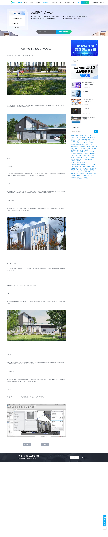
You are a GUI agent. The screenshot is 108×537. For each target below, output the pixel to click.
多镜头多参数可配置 (91, 173)
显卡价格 (82, 173)
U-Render (78, 171)
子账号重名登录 (86, 171)
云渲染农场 (74, 144)
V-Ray (72, 139)
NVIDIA (87, 179)
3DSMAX (80, 135)
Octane (93, 164)
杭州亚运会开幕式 (75, 161)
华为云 (85, 142)
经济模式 (87, 148)
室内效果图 (85, 168)
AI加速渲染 (74, 155)
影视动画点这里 (97, 2)
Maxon (72, 171)
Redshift (86, 153)
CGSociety (92, 153)
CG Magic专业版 (86, 139)
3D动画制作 (93, 168)
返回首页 (17, 27)
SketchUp (88, 141)
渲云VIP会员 (74, 148)
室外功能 (73, 175)
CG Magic (78, 139)
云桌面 (84, 155)
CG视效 (92, 144)
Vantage (80, 142)
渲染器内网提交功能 (76, 168)
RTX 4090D (93, 150)
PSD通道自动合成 (86, 175)
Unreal (87, 144)
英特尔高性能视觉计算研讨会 (78, 164)
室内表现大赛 (74, 137)
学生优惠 (81, 148)
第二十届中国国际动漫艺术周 (78, 151)
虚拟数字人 (82, 146)
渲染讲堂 (67, 2)
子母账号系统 (90, 151)
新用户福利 (81, 144)
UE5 (93, 139)
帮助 (61, 2)
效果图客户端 (90, 137)
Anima (88, 146)
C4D (90, 135)
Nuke (80, 155)
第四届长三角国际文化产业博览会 (79, 162)
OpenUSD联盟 (74, 166)
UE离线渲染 (91, 155)
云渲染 (31, 2)
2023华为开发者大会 (89, 157)
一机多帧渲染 (74, 173)
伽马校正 (73, 170)
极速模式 (73, 150)
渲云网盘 (91, 142)
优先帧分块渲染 (87, 159)
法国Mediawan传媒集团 (76, 153)
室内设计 (79, 177)
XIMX (88, 164)
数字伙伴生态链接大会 (76, 157)
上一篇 (27, 444)
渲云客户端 (90, 166)
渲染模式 (73, 177)
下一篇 (44, 444)
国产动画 (76, 141)
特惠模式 (87, 150)
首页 (25, 2)
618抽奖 (94, 146)
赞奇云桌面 (82, 166)
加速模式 (94, 148)
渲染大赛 (54, 2)
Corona (82, 141)
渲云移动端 (82, 137)
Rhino (78, 175)
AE (72, 141)
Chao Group (74, 142)
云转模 (38, 2)
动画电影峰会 (74, 146)
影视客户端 (74, 135)
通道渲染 (86, 170)
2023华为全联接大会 (76, 159)
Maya (86, 135)
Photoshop (79, 169)
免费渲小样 (80, 150)
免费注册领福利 (63, 31)
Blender (85, 177)
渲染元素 (92, 170)
